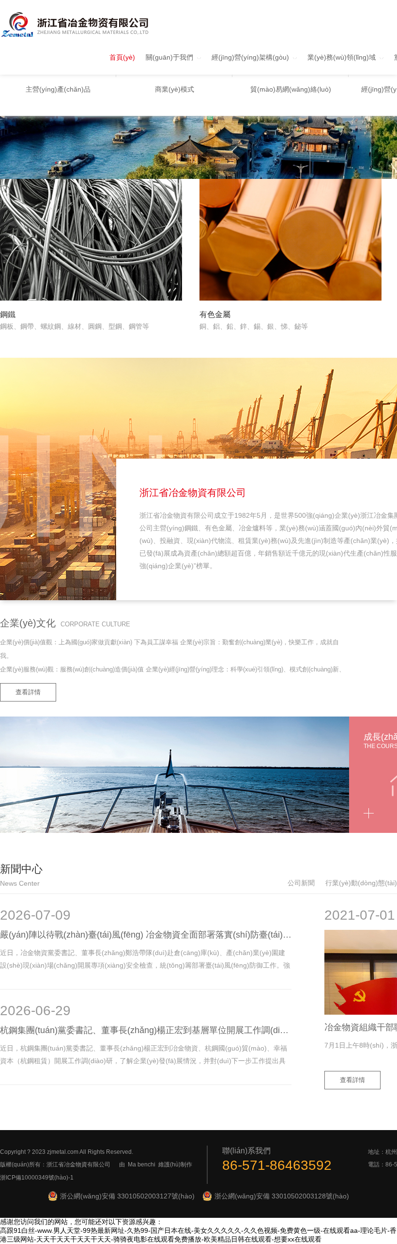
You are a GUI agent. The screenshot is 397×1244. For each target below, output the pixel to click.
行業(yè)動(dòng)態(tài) (361, 883)
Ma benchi (141, 1164)
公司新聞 (301, 883)
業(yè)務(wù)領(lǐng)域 (341, 57)
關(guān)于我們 (169, 57)
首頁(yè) (122, 57)
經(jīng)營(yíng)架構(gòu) (250, 57)
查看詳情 (28, 692)
